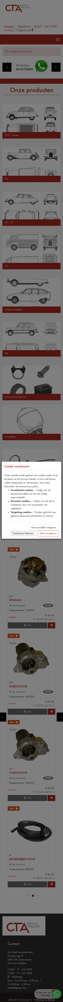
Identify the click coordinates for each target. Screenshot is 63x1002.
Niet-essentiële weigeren (43, 527)
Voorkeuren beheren (22, 533)
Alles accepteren (48, 533)
